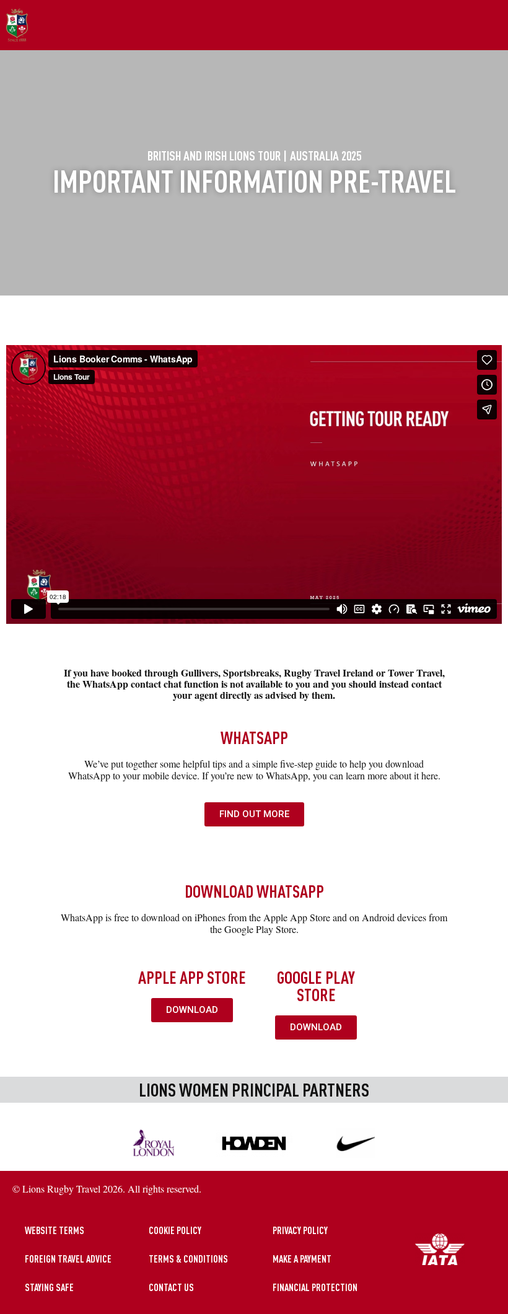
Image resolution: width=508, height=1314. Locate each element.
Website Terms (54, 1230)
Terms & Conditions (188, 1258)
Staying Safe (49, 1287)
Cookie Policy (175, 1230)
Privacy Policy (300, 1230)
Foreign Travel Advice (68, 1258)
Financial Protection (315, 1287)
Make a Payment (302, 1258)
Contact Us (171, 1287)
